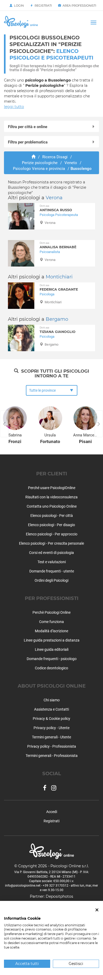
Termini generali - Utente (51, 737)
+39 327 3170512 (55, 885)
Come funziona (51, 622)
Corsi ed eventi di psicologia (51, 552)
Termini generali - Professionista (52, 755)
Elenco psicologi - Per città (51, 515)
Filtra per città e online (27, 126)
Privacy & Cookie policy (51, 718)
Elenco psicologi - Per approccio (51, 534)
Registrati (42, 5)
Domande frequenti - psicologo (52, 659)
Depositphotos (59, 896)
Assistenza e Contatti (51, 709)
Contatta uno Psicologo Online (52, 506)
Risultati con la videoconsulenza (51, 497)
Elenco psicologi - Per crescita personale (51, 543)
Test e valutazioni (52, 562)
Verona (54, 198)
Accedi (51, 812)
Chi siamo (52, 700)
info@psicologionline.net (22, 885)
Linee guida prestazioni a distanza (51, 640)
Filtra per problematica (28, 142)
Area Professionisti (78, 5)
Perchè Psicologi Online (51, 612)
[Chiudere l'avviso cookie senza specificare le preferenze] (97, 910)
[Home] (33, 157)
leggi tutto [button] (14, 106)
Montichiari (59, 277)
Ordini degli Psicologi (51, 580)
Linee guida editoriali (51, 649)
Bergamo (57, 319)
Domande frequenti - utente (51, 571)
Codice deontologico (51, 668)
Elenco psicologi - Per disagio (51, 525)
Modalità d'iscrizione (51, 631)
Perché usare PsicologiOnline (51, 488)
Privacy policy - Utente (51, 728)
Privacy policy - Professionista (51, 746)
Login (18, 5)
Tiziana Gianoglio (58, 330)
